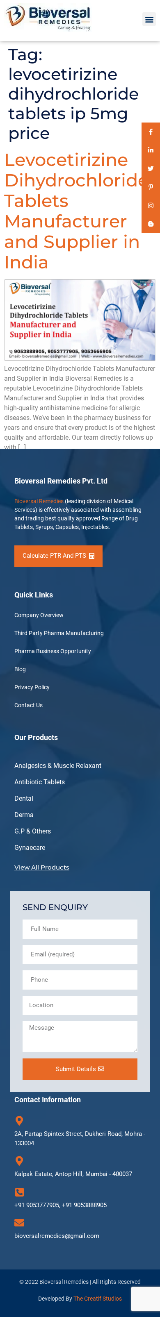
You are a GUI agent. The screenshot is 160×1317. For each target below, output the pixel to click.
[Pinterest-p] (151, 187)
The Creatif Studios (97, 1298)
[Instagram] (151, 205)
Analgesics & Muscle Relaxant (57, 766)
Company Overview (39, 615)
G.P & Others (32, 831)
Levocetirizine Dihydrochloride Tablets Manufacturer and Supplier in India (76, 211)
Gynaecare (29, 848)
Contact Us (28, 705)
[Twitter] (151, 168)
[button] (149, 19)
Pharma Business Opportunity (52, 651)
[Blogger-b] (151, 224)
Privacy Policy (32, 687)
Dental (23, 798)
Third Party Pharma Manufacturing (59, 633)
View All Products (41, 867)
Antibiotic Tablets (39, 782)
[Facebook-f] (151, 132)
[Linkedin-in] (151, 150)
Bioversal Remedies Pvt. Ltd (60, 481)
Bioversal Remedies (39, 501)
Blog (20, 669)
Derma (24, 815)
